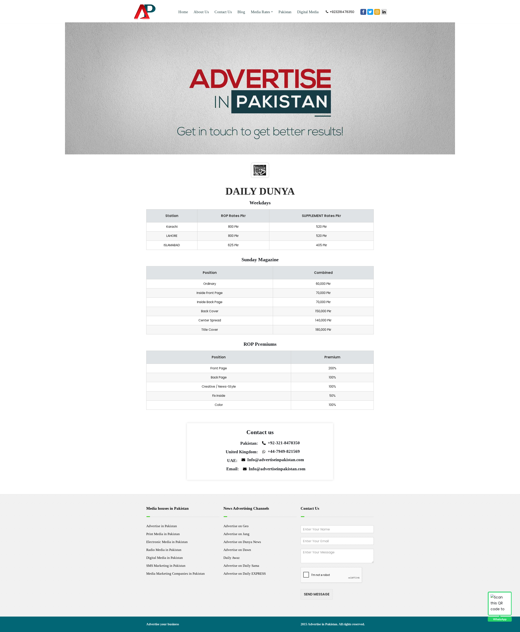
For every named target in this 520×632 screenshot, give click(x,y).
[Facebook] (363, 12)
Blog (241, 12)
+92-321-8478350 (284, 442)
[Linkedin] (384, 12)
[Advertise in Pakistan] (146, 12)
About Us (201, 12)
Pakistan (284, 12)
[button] (272, 12)
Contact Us (223, 12)
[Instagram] (377, 12)
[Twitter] (370, 12)
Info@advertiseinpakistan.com (275, 459)
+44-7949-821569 (284, 451)
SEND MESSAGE (316, 594)
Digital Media (307, 12)
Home (183, 12)
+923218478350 (342, 12)
